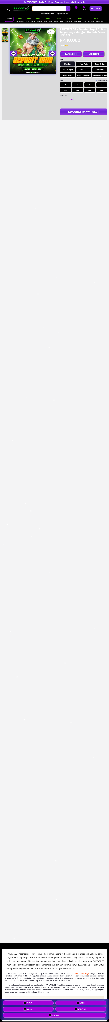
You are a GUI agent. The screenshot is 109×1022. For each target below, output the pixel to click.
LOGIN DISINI (94, 54)
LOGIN (82, 1002)
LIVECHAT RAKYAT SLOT (83, 111)
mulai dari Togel (82, 973)
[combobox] (49, 8)
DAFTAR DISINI (71, 54)
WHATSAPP (82, 1008)
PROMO (29, 1002)
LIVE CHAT (56, 1015)
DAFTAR (29, 1008)
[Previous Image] (13, 53)
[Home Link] (21, 8)
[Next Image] (52, 53)
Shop (8, 10)
